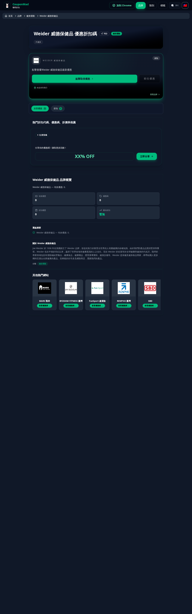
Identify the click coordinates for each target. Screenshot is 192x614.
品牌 (140, 5)
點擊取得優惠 (83, 78)
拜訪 (105, 33)
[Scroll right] (158, 292)
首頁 (10, 15)
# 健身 (38, 42)
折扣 (57, 108)
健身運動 (30, 15)
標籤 (162, 5)
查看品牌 (153, 94)
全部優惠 (39, 108)
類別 (151, 5)
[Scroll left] (34, 292)
